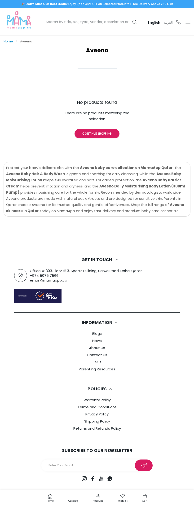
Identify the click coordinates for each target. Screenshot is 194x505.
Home (8, 41)
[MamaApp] (19, 22)
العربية (168, 22)
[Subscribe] (144, 465)
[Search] (134, 22)
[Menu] (188, 22)
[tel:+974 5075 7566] (178, 22)
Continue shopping (97, 134)
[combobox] (93, 21)
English (154, 22)
